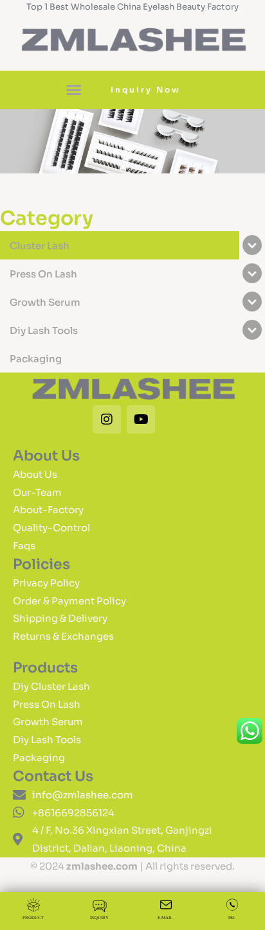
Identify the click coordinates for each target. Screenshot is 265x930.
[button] (74, 90)
